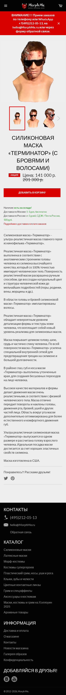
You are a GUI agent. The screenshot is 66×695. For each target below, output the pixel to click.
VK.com (7, 679)
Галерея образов (15, 654)
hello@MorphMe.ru (22, 524)
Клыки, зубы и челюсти (19, 579)
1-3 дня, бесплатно (36, 211)
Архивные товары (16, 612)
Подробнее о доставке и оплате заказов (25, 223)
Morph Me (23, 691)
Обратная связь (21, 532)
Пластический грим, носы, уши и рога (28, 573)
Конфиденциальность (18, 660)
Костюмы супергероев (19, 567)
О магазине (11, 636)
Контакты (10, 642)
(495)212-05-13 (23, 517)
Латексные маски (15, 555)
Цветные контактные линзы (22, 584)
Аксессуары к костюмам (20, 596)
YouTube (14, 679)
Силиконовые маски (17, 549)
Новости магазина (16, 648)
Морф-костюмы (14, 561)
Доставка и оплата (16, 630)
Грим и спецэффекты (18, 590)
